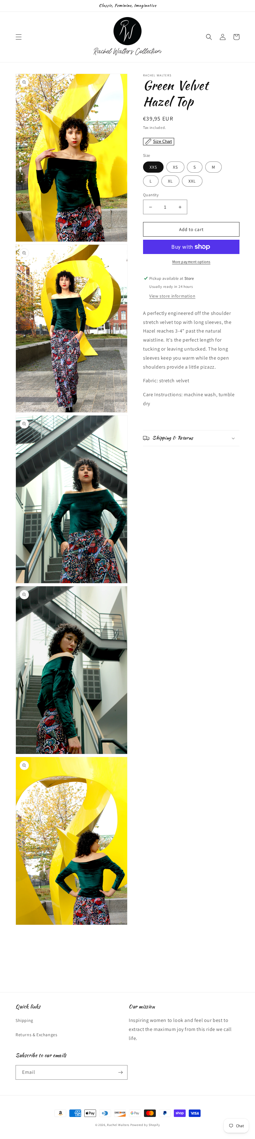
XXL (192, 181)
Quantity (151, 194)
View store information (172, 296)
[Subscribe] (120, 1072)
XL (170, 181)
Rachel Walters (118, 1125)
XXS (153, 167)
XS (175, 167)
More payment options (191, 261)
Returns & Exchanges (36, 1034)
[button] (19, 37)
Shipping (24, 1020)
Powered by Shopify (145, 1125)
